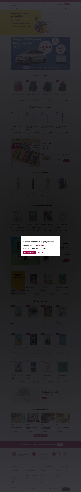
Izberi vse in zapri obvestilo (29, 252)
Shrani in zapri (41, 252)
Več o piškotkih (42, 245)
